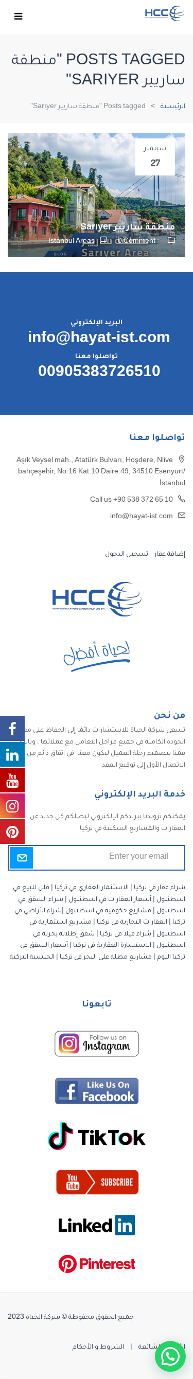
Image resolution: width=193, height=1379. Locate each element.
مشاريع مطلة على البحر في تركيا (106, 957)
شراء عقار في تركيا (159, 888)
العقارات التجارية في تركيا (132, 922)
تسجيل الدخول (126, 554)
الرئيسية (173, 107)
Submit (21, 858)
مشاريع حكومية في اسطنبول (108, 911)
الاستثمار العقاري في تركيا (92, 888)
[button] (170, 1356)
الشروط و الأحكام (98, 1347)
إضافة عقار (169, 554)
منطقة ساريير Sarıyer (127, 228)
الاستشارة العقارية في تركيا (112, 945)
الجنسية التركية (32, 957)
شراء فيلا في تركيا (125, 934)
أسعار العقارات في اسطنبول (109, 900)
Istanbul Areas (71, 241)
